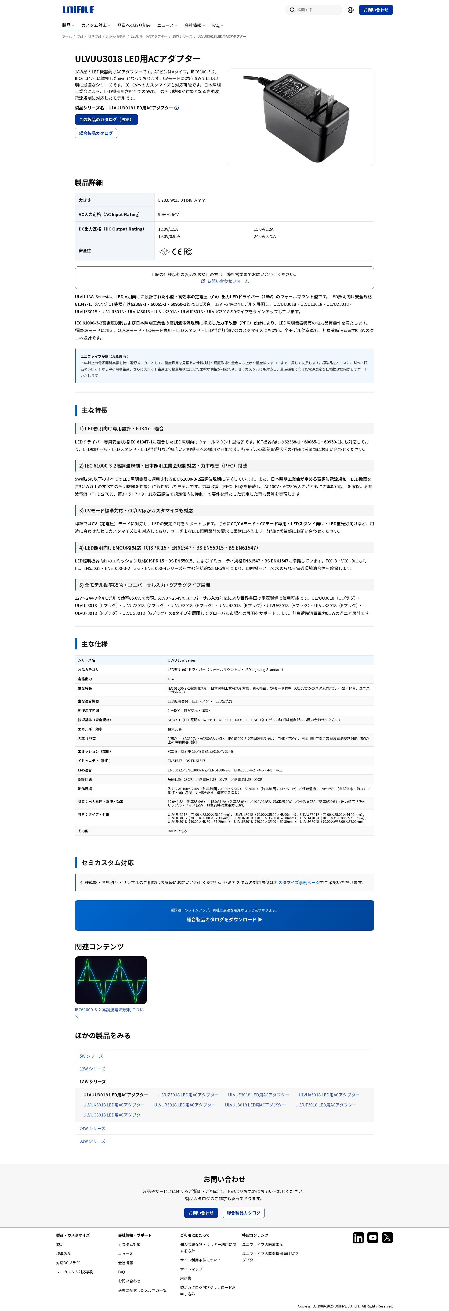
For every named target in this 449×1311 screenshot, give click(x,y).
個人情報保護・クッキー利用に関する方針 (208, 1247)
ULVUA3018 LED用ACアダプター (329, 1094)
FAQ (216, 25)
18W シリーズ (93, 1081)
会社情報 (193, 25)
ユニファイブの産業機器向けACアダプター (270, 1257)
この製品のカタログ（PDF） (106, 119)
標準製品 (63, 1253)
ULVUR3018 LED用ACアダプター (185, 1105)
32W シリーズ (92, 1141)
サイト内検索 (291, 10)
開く (176, 107)
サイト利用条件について (200, 1260)
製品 (66, 25)
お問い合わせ (376, 10)
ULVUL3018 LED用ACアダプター (255, 1105)
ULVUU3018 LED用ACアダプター (115, 1094)
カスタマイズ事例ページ (297, 882)
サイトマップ (191, 1269)
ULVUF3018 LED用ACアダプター (325, 1105)
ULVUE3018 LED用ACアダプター (258, 1094)
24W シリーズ (92, 1128)
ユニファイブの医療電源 (262, 1244)
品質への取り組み (134, 25)
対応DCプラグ (68, 1262)
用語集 (185, 1278)
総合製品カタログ (96, 133)
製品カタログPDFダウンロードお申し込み (208, 1291)
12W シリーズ (92, 1069)
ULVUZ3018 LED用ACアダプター (188, 1094)
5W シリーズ (91, 1056)
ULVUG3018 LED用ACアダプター (114, 1115)
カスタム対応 (94, 25)
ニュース (165, 25)
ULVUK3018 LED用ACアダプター (114, 1105)
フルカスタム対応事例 (75, 1272)
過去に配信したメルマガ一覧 (142, 1290)
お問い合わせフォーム (228, 281)
